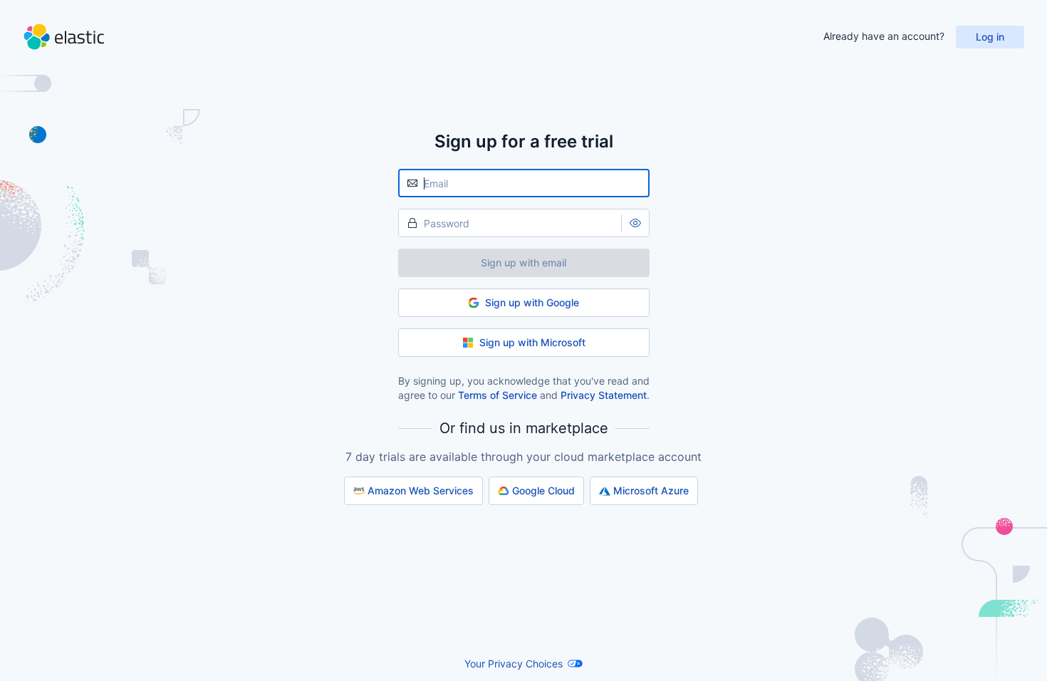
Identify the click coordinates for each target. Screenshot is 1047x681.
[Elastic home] (63, 37)
